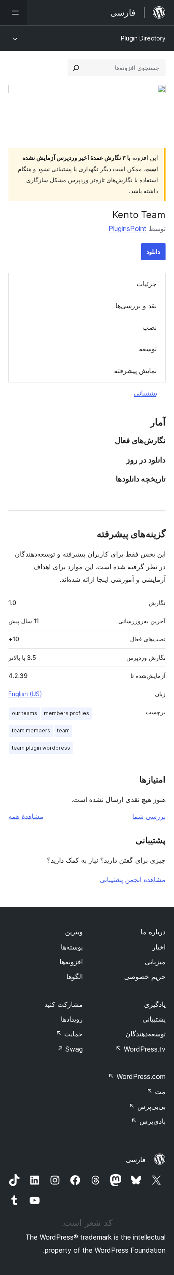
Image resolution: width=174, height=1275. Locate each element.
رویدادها (72, 1019)
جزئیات (146, 284)
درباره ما (153, 932)
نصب (149, 327)
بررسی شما (149, 816)
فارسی (136, 1159)
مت (156, 1091)
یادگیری (155, 1004)
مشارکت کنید (63, 1004)
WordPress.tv (140, 1049)
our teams (24, 713)
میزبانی (155, 962)
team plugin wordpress (41, 748)
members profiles (66, 713)
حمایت (69, 1034)
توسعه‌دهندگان (145, 1034)
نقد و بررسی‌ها (136, 305)
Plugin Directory (143, 38)
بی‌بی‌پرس (147, 1106)
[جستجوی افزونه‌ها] (76, 67)
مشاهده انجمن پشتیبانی (133, 879)
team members (31, 730)
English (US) (25, 693)
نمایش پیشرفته (135, 370)
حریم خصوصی (145, 976)
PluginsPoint (128, 228)
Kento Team (139, 214)
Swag (70, 1049)
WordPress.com (137, 1076)
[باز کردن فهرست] (13, 12)
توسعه (148, 348)
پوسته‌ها (72, 947)
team (63, 730)
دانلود (153, 251)
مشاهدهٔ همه (26, 816)
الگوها (74, 976)
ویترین (74, 932)
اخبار (159, 947)
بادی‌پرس (148, 1121)
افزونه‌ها (71, 962)
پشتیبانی (145, 393)
